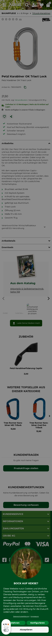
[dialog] (26, 318)
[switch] (6, 630)
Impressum (35, 616)
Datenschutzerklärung (21, 616)
